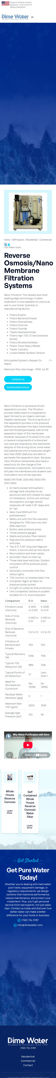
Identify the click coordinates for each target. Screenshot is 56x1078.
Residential (31, 239)
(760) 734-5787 (30, 920)
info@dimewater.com (30, 925)
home (7, 239)
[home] (15, 17)
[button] (32, 17)
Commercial (46, 239)
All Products (18, 239)
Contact (28, 1065)
